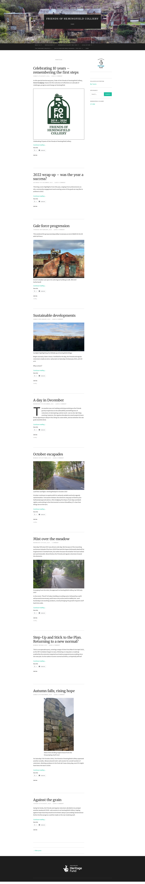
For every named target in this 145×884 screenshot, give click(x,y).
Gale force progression (51, 226)
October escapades (48, 454)
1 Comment (55, 542)
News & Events (49, 45)
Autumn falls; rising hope (54, 691)
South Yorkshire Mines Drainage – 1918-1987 (67, 48)
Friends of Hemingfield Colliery (72, 18)
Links (87, 48)
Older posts (37, 850)
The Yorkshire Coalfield (42, 48)
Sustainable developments (54, 315)
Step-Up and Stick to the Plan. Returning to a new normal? (57, 639)
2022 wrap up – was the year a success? (58, 177)
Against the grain (47, 800)
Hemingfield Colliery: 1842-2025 (67, 45)
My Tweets (93, 84)
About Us (38, 45)
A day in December (48, 400)
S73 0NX (92, 104)
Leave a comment (56, 76)
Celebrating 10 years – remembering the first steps (56, 70)
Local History (86, 45)
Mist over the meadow (51, 539)
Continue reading (39, 145)
